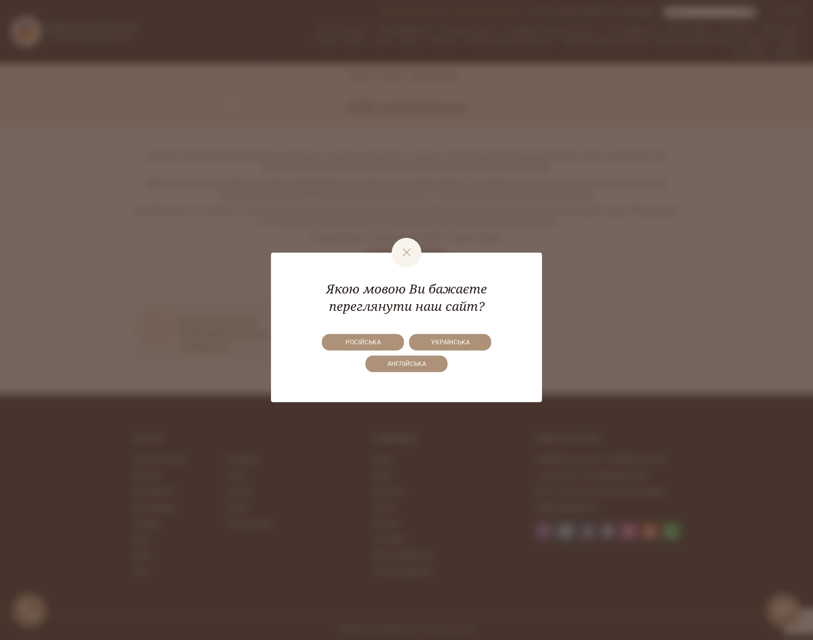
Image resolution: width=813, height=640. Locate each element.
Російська (363, 342)
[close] (406, 252)
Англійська (406, 364)
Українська (450, 342)
